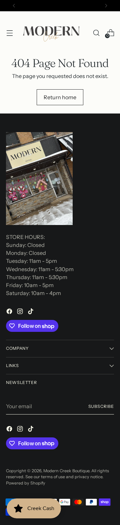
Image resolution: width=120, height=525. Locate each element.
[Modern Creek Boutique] (53, 33)
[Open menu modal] (9, 32)
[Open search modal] (96, 32)
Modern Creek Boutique (66, 470)
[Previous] (14, 5)
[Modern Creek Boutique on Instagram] (21, 312)
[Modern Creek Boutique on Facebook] (10, 312)
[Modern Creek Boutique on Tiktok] (31, 312)
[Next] (106, 5)
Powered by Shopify (25, 483)
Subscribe (101, 406)
